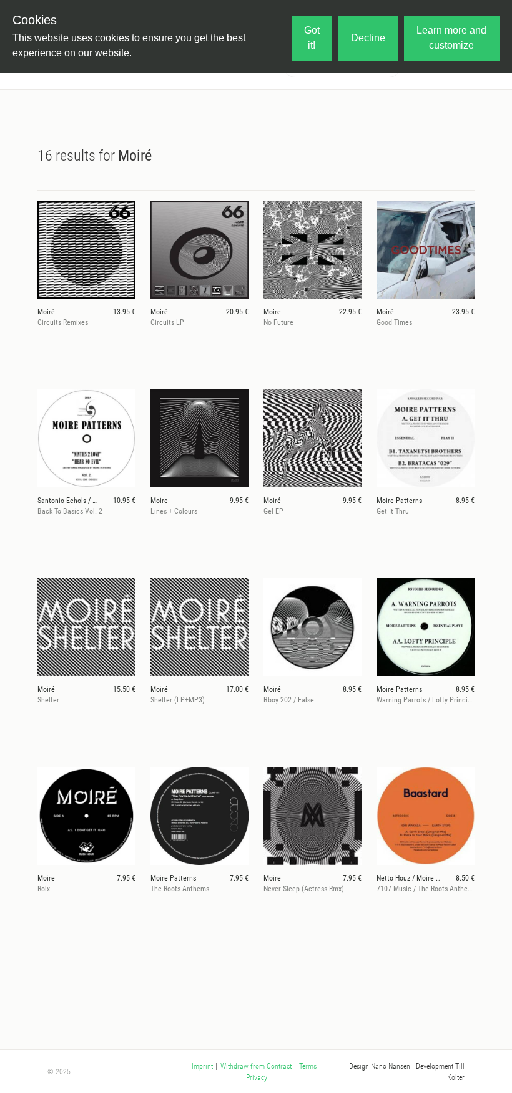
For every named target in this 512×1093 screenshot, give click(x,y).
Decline (368, 37)
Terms (308, 1066)
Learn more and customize (451, 38)
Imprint (202, 1066)
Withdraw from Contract (256, 1066)
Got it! (312, 38)
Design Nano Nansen (379, 1066)
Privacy (256, 1077)
